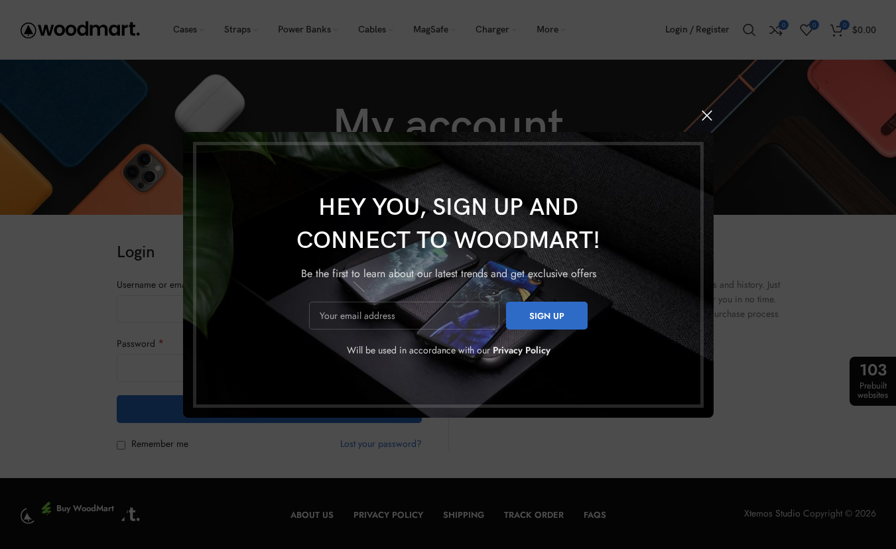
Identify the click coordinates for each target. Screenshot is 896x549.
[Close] (707, 115)
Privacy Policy (521, 350)
